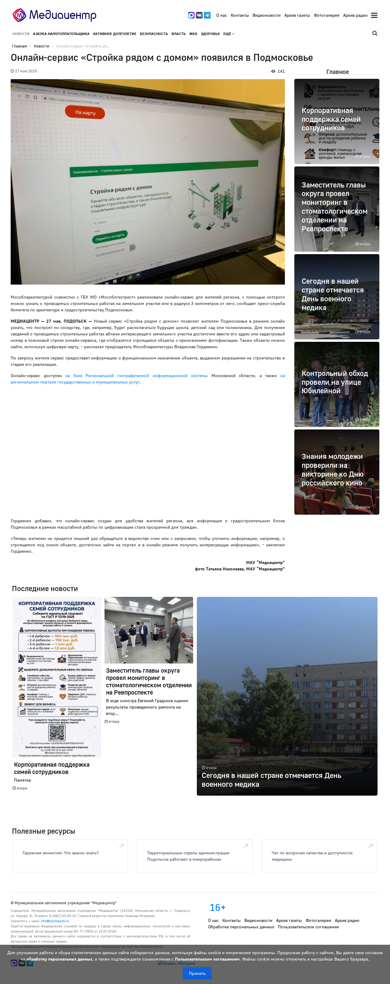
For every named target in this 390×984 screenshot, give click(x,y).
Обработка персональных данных (241, 926)
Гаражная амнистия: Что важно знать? (61, 852)
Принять (197, 973)
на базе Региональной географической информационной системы (136, 375)
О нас (221, 15)
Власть (179, 33)
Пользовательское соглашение (308, 926)
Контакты (240, 15)
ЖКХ (193, 33)
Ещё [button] (227, 33)
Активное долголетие (114, 33)
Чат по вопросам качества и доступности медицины (312, 856)
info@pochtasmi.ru (55, 921)
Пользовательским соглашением (207, 958)
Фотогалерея (326, 15)
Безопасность (154, 33)
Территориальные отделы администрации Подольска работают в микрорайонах (188, 856)
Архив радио (355, 15)
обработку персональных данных (59, 958)
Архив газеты (297, 15)
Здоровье (210, 33)
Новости (21, 33)
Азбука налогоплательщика (61, 33)
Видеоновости (267, 15)
